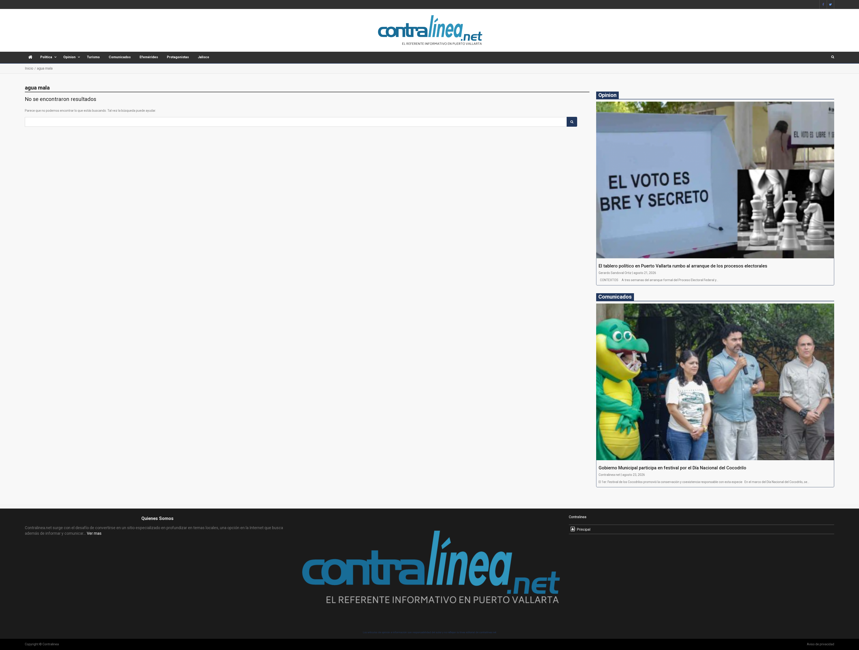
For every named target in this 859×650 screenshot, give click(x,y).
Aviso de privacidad (820, 644)
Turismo (93, 57)
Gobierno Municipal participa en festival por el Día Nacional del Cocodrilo (672, 467)
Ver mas (94, 533)
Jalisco (203, 57)
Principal (583, 529)
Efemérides (149, 57)
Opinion (69, 57)
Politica (46, 57)
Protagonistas (178, 57)
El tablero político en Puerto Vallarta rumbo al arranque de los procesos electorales (683, 266)
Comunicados (120, 57)
